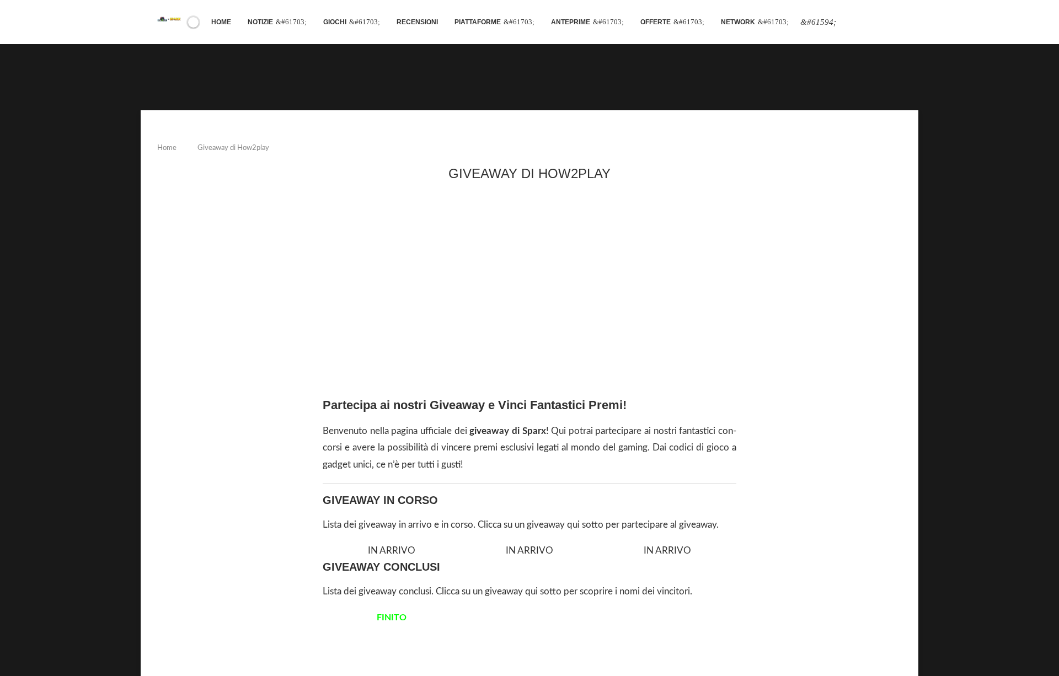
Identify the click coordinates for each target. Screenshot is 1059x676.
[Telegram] (875, 22)
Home (221, 22)
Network (738, 22)
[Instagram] (849, 22)
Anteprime (570, 22)
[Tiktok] (895, 22)
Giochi (334, 22)
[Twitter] (842, 22)
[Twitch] (869, 22)
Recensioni (417, 22)
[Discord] (882, 22)
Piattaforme (477, 22)
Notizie (260, 22)
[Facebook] (818, 22)
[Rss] (889, 22)
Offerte (655, 22)
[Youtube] (856, 22)
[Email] (862, 22)
